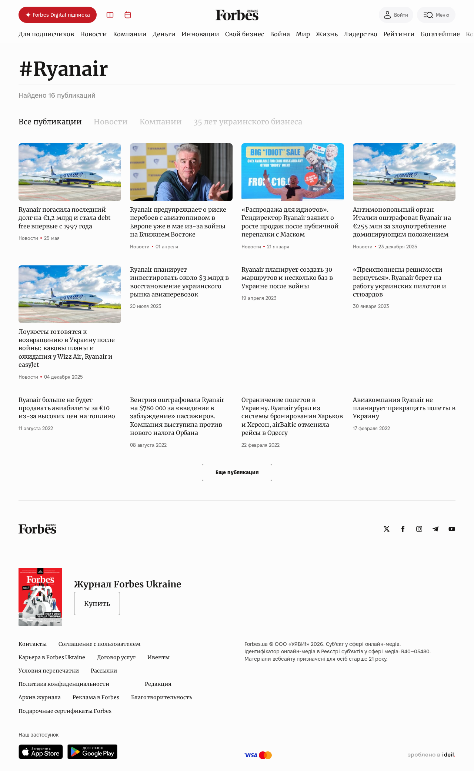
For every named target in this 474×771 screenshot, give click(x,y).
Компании (130, 34)
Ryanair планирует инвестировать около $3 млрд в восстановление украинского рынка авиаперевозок (179, 282)
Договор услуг (116, 657)
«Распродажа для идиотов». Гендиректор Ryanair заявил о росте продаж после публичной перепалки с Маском (290, 222)
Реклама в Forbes (96, 697)
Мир (303, 34)
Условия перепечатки (49, 670)
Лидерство (360, 34)
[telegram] (435, 529)
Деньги (164, 34)
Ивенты (158, 657)
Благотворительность (161, 697)
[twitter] (386, 529)
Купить (97, 603)
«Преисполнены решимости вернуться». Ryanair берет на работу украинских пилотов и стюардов (399, 282)
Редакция (158, 684)
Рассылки (104, 670)
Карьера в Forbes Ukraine (52, 657)
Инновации (200, 34)
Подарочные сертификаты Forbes (65, 711)
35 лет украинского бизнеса (248, 121)
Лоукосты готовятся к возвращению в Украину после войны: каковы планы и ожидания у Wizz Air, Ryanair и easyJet (67, 348)
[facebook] (403, 529)
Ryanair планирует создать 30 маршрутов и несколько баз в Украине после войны (287, 278)
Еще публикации (237, 472)
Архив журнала (40, 697)
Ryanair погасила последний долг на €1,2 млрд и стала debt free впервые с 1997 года (65, 218)
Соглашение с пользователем (99, 644)
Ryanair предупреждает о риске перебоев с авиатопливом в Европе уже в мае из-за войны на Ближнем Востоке (178, 222)
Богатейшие (440, 34)
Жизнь (327, 34)
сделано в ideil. (431, 755)
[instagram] (419, 529)
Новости (93, 34)
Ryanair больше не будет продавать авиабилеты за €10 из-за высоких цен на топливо (67, 408)
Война (280, 34)
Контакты (33, 644)
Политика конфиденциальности (64, 684)
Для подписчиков (46, 34)
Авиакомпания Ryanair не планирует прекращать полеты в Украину (404, 408)
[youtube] (452, 529)
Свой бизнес (244, 34)
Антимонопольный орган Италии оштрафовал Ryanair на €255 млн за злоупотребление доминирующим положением (402, 222)
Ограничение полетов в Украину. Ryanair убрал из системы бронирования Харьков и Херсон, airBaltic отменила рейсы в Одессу (292, 416)
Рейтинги (399, 34)
